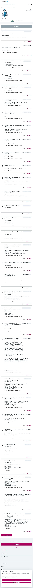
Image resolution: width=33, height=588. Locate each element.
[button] (16, 544)
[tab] (3, 21)
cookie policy (13, 577)
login (30, 10)
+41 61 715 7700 (5, 556)
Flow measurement (5, 7)
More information (3, 549)
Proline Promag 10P (12, 7)
